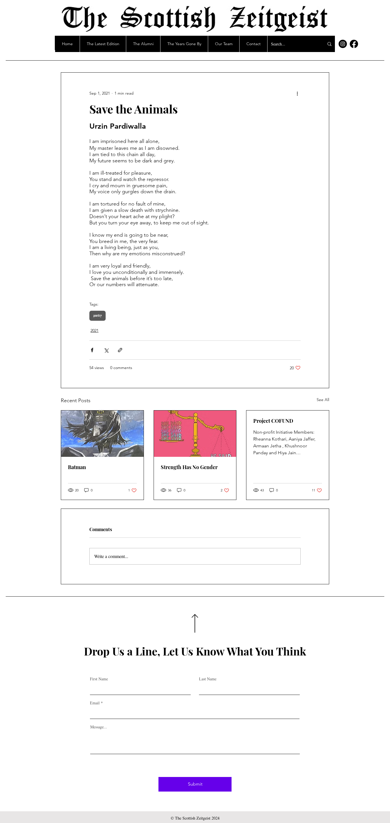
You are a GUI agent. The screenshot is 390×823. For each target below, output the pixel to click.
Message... (98, 727)
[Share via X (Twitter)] (106, 350)
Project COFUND (273, 420)
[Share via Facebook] (92, 350)
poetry (97, 315)
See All (323, 399)
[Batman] (102, 433)
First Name (99, 679)
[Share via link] (120, 350)
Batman (77, 467)
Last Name (207, 679)
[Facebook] (354, 44)
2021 (94, 330)
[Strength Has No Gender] (195, 433)
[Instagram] (343, 44)
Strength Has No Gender (189, 467)
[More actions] (297, 93)
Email (95, 703)
